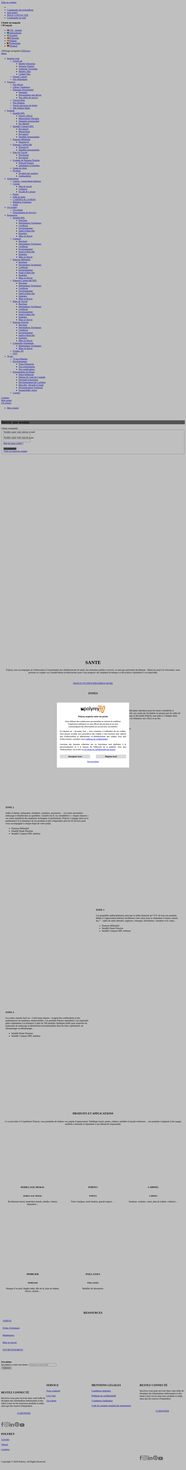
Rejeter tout (111, 756)
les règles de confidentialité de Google (99, 750)
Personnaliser (93, 762)
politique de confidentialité (97, 739)
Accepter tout (75, 756)
